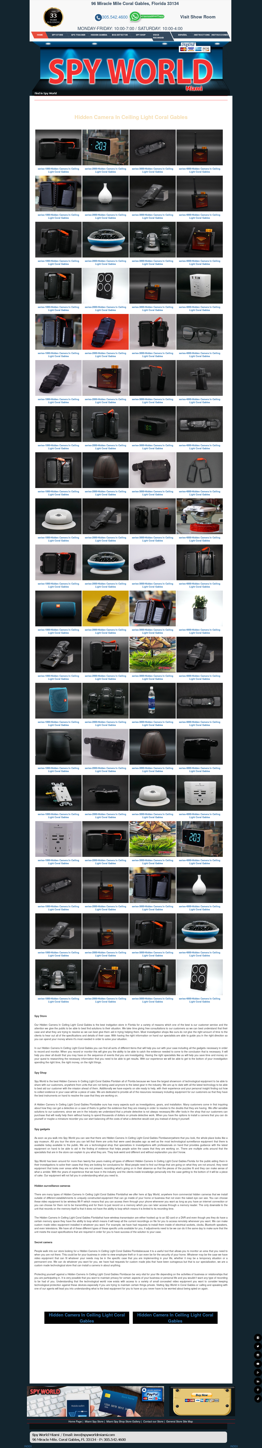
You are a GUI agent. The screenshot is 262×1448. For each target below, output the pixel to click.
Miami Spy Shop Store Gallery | (124, 1421)
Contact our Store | (154, 1421)
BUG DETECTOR (120, 35)
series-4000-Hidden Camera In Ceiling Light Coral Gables (199, 170)
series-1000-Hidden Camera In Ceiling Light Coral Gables (58, 170)
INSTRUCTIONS (202, 35)
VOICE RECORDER (158, 36)
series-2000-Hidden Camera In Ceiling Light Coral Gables (105, 170)
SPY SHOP (141, 35)
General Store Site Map (179, 1421)
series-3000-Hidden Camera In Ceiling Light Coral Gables (152, 170)
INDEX (28, 1446)
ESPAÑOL (182, 35)
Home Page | (75, 1421)
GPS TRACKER (78, 35)
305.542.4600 (115, 17)
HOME (40, 35)
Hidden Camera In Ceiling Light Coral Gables (87, 1318)
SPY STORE (57, 35)
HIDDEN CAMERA (99, 35)
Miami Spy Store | (95, 1421)
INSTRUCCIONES (219, 35)
